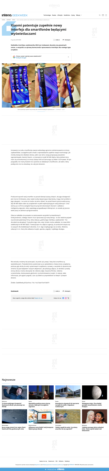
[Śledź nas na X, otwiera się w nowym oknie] (68, 298)
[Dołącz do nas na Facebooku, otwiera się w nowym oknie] (63, 298)
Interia (3, 19)
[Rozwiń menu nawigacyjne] (106, 15)
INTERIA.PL (71, 464)
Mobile (13, 19)
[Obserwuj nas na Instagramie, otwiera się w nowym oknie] (65, 298)
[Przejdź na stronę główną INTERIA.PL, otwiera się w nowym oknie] (7, 15)
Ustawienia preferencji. (57, 464)
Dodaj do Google (28, 58)
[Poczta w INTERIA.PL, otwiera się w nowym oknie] (103, 15)
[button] (47, 15)
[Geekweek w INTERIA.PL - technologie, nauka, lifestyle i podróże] (20, 15)
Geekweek (9, 19)
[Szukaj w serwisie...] (99, 15)
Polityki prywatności (47, 464)
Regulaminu (37, 464)
